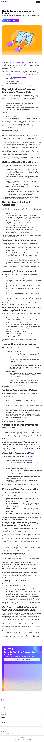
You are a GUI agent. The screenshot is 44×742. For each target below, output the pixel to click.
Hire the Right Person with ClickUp (10, 20)
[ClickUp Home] (4, 2)
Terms (24, 739)
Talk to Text (3, 714)
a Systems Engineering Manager (18, 77)
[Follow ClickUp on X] (7, 731)
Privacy (19, 739)
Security (14, 739)
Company (3, 725)
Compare (3, 722)
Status (10, 739)
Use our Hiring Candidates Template (22, 659)
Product (2, 719)
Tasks (32, 453)
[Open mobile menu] (42, 2)
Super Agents (3, 707)
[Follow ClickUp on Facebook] (3, 731)
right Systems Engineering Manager (15, 62)
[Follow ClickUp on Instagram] (5, 731)
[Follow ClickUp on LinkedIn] (2, 731)
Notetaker (3, 710)
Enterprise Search (4, 712)
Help (2, 727)
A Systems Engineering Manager (10, 133)
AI (1, 702)
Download (3, 717)
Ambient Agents (4, 708)
